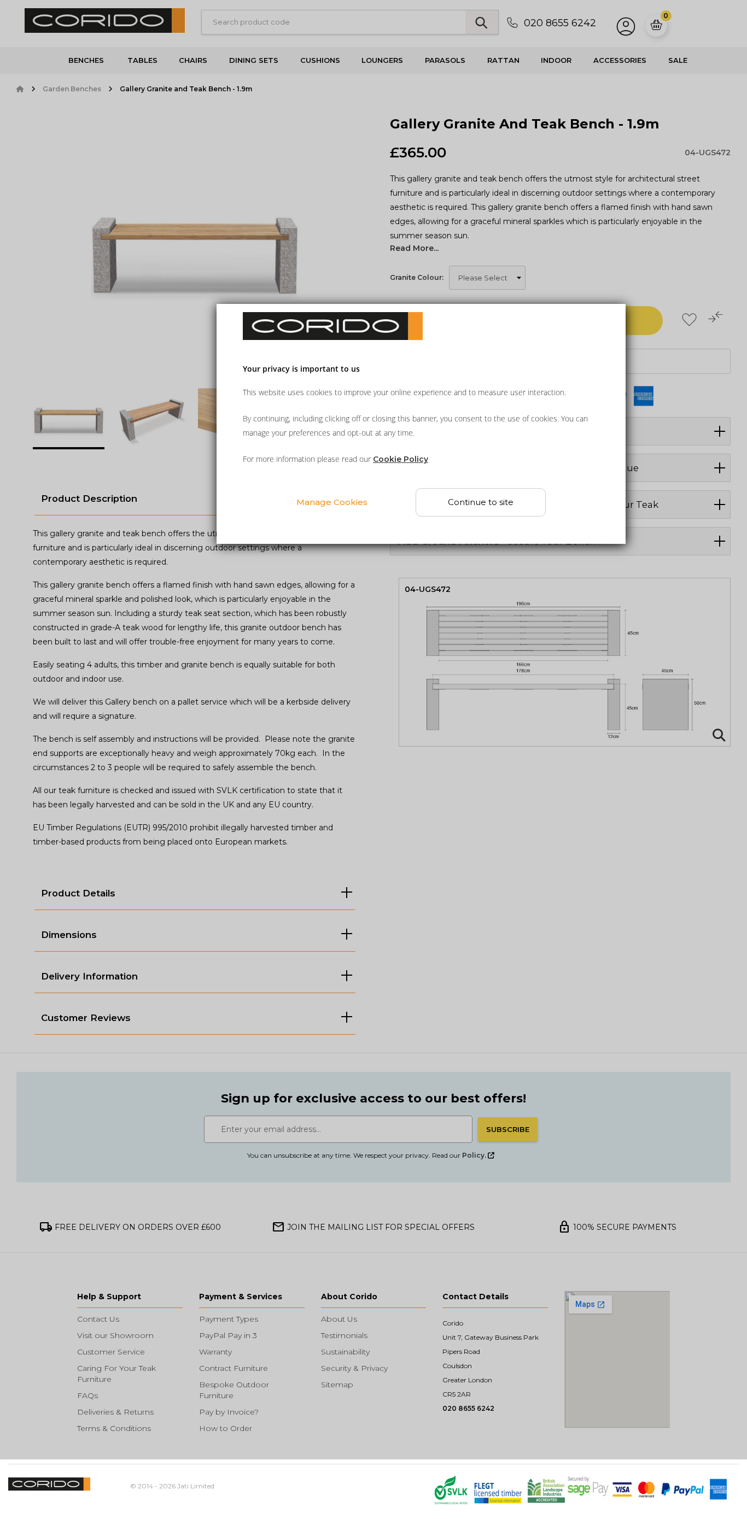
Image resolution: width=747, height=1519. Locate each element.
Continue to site (480, 502)
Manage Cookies (331, 501)
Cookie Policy (400, 459)
